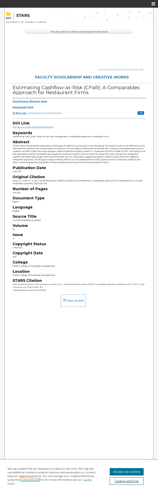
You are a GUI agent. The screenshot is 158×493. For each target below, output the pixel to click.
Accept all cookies (126, 472)
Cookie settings (29, 479)
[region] (79, 476)
